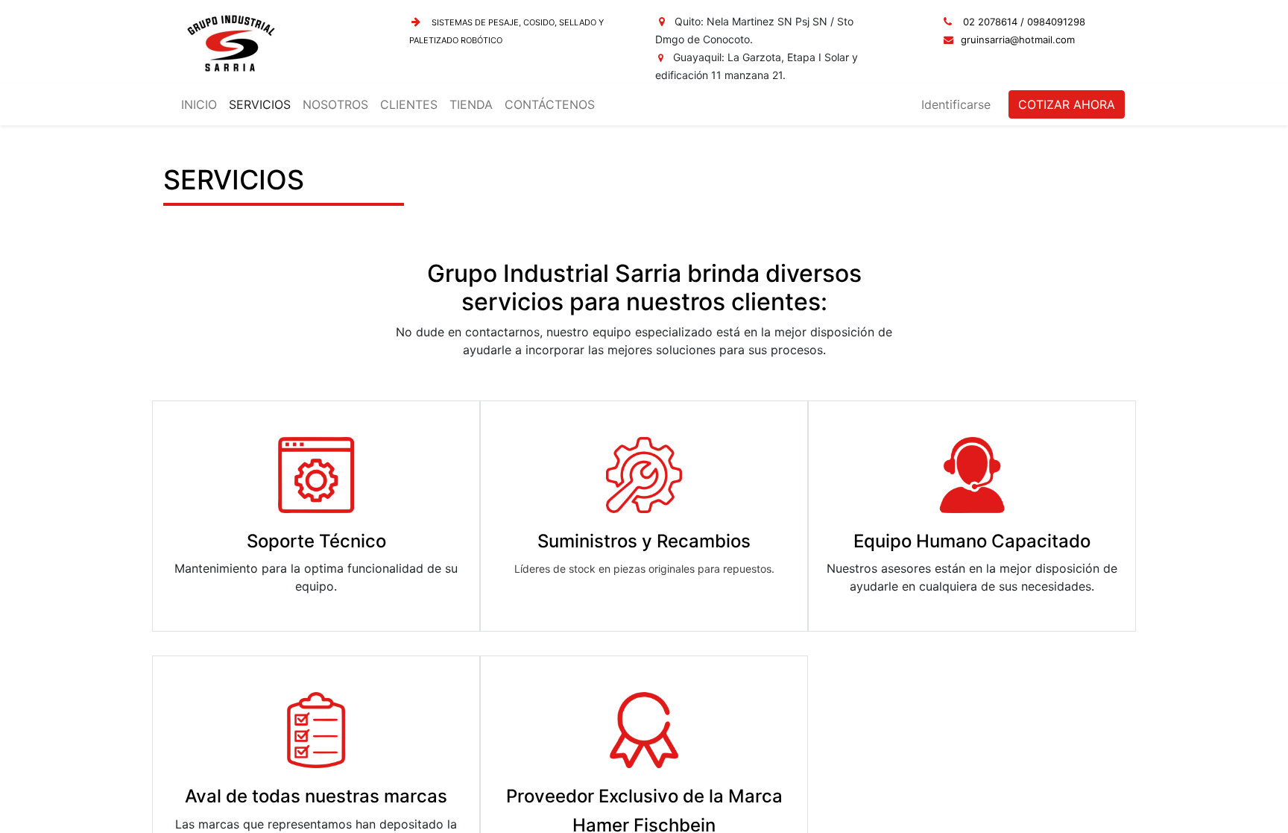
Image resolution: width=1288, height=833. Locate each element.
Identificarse (956, 104)
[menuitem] (199, 104)
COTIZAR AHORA (1066, 104)
